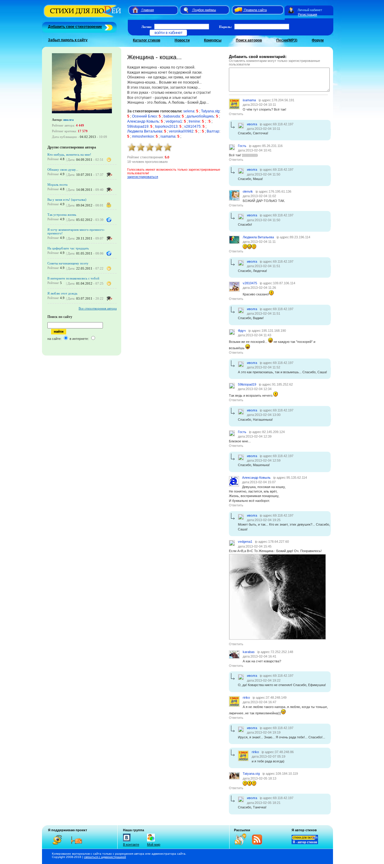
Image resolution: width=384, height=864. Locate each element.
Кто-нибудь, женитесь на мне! (69, 154)
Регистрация (307, 14)
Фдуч (242, 330)
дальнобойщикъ (200, 116)
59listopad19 (137, 126)
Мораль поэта (57, 184)
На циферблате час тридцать (68, 248)
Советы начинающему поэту (67, 263)
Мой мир (153, 844)
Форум (318, 40)
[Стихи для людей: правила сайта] (237, 10)
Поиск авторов (249, 40)
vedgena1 (174, 121)
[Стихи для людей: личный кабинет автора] (291, 10)
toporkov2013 (166, 126)
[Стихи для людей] (83, 17)
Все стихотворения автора (98, 308)
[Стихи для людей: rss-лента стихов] (242, 844)
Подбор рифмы (204, 10)
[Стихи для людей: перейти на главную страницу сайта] (133, 10)
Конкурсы (212, 40)
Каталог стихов (146, 40)
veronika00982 (181, 131)
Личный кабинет (310, 10)
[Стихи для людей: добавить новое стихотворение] (108, 27)
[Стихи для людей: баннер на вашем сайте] (305, 843)
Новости (182, 40)
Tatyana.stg (210, 111)
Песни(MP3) (286, 40)
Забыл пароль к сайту (68, 40)
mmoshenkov (143, 136)
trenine (194, 121)
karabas (249, 652)
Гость (242, 146)
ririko (246, 697)
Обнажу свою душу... (62, 169)
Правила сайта (255, 10)
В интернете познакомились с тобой (73, 278)
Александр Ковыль (143, 121)
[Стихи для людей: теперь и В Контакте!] (126, 841)
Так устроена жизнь (61, 214)
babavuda (172, 116)
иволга (68, 119)
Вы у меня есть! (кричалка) (66, 199)
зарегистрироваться (142, 177)
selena (188, 111)
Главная (148, 10)
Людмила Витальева (144, 131)
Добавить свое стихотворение (75, 27)
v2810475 (192, 126)
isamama (168, 136)
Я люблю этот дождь (62, 293)
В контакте (131, 844)
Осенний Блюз (144, 116)
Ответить (236, 114)
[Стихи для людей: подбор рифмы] (186, 10)
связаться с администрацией (105, 857)
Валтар (213, 131)
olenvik (248, 191)
